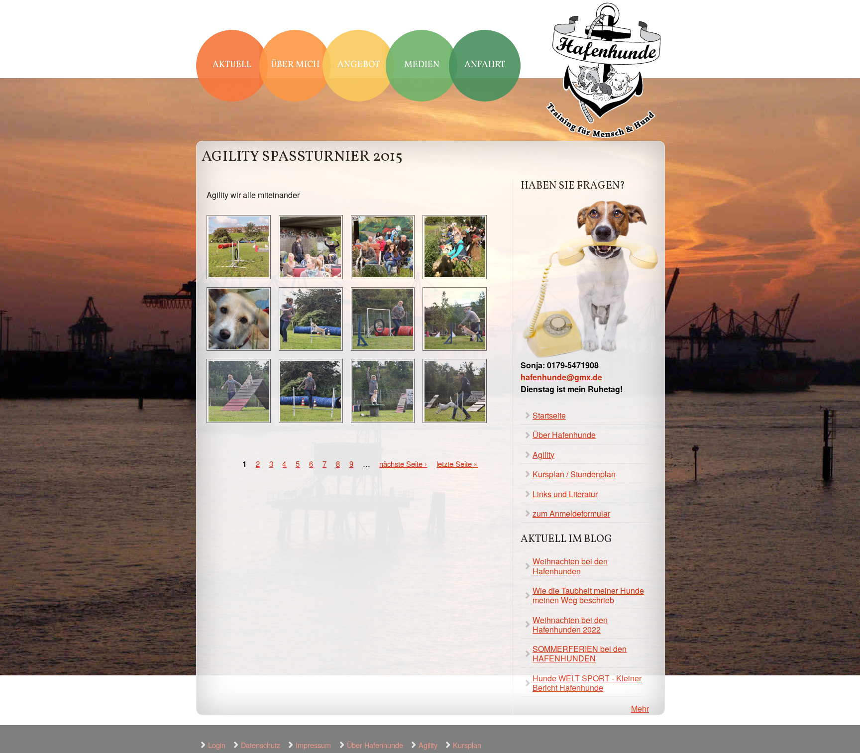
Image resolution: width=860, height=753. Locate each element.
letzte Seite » (457, 463)
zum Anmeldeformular (571, 513)
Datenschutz (260, 745)
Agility (543, 454)
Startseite (549, 415)
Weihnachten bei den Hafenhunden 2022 (570, 624)
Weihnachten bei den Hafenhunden (570, 565)
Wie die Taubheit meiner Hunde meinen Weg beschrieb (588, 595)
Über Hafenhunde (564, 434)
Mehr (640, 708)
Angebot (358, 65)
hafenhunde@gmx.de (561, 377)
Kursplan (467, 745)
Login (216, 745)
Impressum (313, 745)
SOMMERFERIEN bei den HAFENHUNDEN (580, 653)
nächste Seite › (403, 463)
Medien (421, 65)
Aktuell (232, 65)
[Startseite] (604, 71)
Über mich (295, 65)
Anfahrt (484, 65)
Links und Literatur (565, 494)
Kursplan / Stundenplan (574, 474)
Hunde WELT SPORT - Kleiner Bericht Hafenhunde (587, 682)
